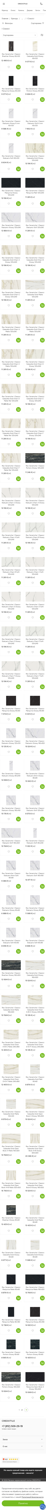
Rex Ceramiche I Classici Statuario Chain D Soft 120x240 (35, 606)
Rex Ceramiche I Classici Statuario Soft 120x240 (35, 226)
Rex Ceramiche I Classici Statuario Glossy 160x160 (11, 809)
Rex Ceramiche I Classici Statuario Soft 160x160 (35, 874)
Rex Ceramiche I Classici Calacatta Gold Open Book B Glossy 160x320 (35, 1185)
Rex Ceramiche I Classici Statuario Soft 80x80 (35, 941)
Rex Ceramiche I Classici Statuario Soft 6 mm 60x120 (35, 123)
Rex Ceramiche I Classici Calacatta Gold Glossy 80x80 (35, 1255)
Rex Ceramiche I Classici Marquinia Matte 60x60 (11, 1288)
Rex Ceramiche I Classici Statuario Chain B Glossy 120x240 (35, 537)
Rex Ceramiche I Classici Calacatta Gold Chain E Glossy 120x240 (35, 398)
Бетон (38, 10)
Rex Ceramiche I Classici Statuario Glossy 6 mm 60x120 (11, 123)
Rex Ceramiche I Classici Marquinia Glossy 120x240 (11, 193)
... (22, 18)
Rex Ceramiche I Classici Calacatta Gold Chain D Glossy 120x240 (35, 364)
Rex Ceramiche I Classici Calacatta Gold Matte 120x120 (11, 1114)
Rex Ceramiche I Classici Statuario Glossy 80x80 (35, 909)
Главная (5, 18)
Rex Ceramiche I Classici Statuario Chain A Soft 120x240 (11, 537)
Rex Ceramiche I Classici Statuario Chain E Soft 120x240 (35, 641)
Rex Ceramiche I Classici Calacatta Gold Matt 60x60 (35, 1079)
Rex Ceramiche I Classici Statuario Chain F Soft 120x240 (35, 676)
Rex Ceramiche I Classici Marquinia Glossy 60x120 (11, 90)
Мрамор (5, 10)
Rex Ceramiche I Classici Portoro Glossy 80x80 (11, 1353)
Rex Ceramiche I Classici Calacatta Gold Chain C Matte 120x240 (11, 364)
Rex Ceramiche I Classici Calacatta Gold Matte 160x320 (11, 1010)
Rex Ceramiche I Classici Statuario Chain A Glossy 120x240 (35, 502)
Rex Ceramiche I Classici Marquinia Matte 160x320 (35, 1288)
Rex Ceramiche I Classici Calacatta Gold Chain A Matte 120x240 (11, 329)
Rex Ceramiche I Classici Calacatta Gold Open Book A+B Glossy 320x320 (35, 1149)
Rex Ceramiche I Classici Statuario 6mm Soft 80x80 (11, 875)
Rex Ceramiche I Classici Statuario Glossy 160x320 (35, 742)
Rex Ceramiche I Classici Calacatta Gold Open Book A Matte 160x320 (11, 1148)
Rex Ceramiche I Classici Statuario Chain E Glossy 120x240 (11, 641)
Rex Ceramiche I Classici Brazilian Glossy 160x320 (11, 974)
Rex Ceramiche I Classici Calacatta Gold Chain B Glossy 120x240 (35, 260)
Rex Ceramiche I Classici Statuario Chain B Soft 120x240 (11, 572)
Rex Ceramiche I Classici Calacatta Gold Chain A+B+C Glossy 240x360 (35, 1010)
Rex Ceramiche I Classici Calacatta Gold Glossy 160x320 (35, 975)
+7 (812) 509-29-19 (12, 1426)
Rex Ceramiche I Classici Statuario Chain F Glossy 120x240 (11, 676)
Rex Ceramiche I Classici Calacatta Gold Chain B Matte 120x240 (35, 329)
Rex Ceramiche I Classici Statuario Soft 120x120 (35, 809)
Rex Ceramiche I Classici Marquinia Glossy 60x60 (11, 709)
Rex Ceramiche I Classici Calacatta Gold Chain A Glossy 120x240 (11, 260)
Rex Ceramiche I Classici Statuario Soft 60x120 (11, 157)
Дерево (30, 10)
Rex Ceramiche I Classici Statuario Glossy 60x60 (11, 909)
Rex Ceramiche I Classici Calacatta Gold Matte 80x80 (35, 1220)
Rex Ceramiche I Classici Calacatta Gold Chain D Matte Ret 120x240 (11, 398)
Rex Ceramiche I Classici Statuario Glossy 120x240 (11, 226)
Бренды (14, 18)
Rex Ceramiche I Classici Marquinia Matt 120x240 (35, 192)
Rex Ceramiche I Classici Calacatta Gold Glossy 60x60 (11, 1255)
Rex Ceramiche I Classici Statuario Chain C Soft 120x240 (35, 572)
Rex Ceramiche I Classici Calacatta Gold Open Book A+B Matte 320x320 (11, 1185)
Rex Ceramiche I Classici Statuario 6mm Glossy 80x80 (35, 776)
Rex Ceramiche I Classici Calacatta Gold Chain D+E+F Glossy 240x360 (35, 1044)
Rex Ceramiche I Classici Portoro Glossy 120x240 (35, 467)
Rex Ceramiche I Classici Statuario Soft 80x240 (35, 842)
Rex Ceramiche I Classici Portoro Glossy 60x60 (35, 1353)
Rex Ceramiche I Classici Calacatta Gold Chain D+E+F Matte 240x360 (11, 1079)
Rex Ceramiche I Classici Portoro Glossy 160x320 (11, 1386)
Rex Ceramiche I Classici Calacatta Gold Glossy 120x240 (35, 158)
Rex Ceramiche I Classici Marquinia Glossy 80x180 (35, 1321)
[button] (43, 1507)
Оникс (13, 10)
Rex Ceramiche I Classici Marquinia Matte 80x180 (11, 1321)
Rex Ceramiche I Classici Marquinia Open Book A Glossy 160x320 (35, 1387)
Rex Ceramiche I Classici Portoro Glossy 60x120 (35, 90)
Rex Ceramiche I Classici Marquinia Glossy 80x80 (35, 709)
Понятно (23, 1503)
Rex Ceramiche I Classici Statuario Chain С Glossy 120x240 (11, 502)
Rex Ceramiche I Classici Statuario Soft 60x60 (11, 941)
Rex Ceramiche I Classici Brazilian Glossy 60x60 (11, 1219)
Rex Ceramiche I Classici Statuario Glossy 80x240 (11, 775)
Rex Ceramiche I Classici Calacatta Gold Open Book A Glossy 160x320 (35, 1114)
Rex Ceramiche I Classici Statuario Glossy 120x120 (11, 742)
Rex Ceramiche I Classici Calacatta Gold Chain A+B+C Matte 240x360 (11, 1044)
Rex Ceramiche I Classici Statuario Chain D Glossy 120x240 (11, 606)
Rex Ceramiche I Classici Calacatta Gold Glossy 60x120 (35, 56)
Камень (21, 10)
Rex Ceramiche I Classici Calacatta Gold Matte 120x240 (35, 294)
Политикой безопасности (33, 1497)
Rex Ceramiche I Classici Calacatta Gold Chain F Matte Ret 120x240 (11, 468)
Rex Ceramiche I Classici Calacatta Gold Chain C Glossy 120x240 (11, 294)
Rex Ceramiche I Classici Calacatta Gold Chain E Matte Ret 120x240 (11, 433)
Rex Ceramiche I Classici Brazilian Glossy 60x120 (11, 55)
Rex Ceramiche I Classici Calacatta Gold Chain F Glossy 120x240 (35, 433)
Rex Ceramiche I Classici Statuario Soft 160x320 (11, 842)
